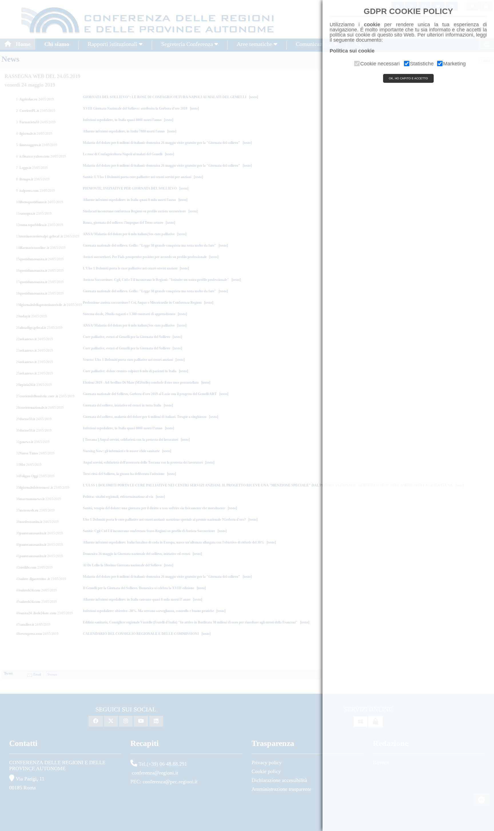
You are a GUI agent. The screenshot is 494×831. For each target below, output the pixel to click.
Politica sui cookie (352, 51)
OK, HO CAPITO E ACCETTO (408, 78)
